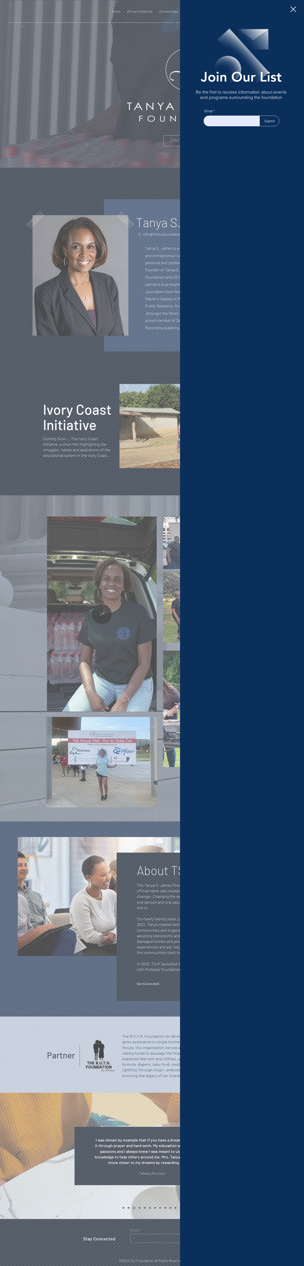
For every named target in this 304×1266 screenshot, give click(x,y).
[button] (293, 9)
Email (209, 111)
